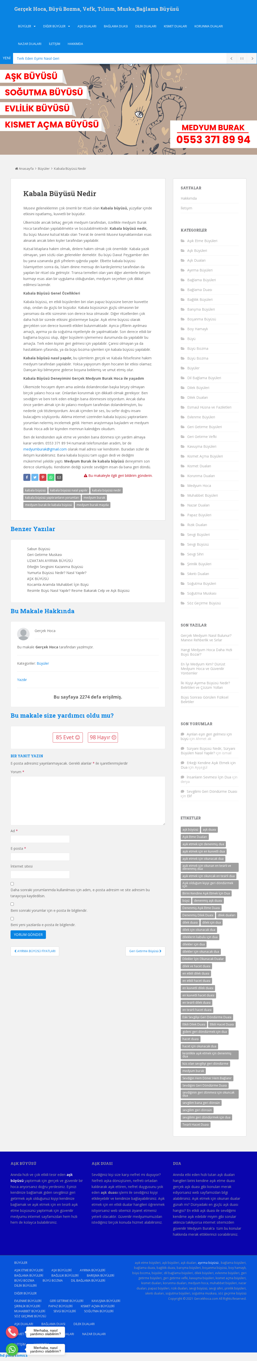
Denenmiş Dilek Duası (197, 915)
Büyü (191, 338)
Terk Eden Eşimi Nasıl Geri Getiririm (45, 58)
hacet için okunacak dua (199, 1046)
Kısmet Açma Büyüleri (205, 456)
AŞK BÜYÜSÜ (38, 578)
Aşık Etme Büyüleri (202, 240)
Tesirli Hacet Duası (195, 1124)
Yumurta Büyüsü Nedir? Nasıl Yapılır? (56, 572)
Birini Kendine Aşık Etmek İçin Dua (206, 893)
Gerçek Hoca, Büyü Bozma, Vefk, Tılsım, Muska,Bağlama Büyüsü (96, 9)
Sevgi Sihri (195, 554)
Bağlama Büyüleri (201, 279)
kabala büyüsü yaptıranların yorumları (52, 497)
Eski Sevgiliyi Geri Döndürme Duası (206, 1017)
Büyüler (24, 26)
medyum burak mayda (93, 505)
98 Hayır (101, 737)
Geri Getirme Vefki (202, 436)
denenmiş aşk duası (208, 900)
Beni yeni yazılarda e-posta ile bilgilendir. (43, 924)
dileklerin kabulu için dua (200, 937)
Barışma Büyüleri (201, 309)
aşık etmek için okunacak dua (203, 859)
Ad (14, 830)
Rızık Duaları (197, 524)
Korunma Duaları (209, 26)
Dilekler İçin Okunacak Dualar (203, 959)
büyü (185, 900)
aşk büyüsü (190, 829)
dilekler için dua (193, 944)
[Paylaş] (26, 477)
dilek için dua (211, 922)
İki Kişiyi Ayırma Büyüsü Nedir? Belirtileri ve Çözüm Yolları (205, 685)
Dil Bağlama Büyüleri (204, 377)
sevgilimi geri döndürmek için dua (206, 1117)
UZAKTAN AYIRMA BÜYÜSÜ (50, 560)
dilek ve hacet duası (196, 966)
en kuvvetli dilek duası (197, 988)
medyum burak (94, 497)
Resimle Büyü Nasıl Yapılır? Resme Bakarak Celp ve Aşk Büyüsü (78, 590)
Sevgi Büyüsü (198, 544)
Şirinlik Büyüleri (199, 563)
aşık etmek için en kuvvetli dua (203, 851)
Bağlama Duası (116, 26)
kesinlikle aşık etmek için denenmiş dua (206, 1054)
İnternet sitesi (22, 866)
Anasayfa (26, 168)
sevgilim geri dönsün (197, 1110)
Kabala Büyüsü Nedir (70, 168)
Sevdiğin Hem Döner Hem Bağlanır (207, 1078)
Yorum (17, 771)
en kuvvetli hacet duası (198, 995)
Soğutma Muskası (201, 593)
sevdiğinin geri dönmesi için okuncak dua (208, 1094)
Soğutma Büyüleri (201, 583)
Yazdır (22, 679)
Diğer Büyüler (54, 26)
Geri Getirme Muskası (44, 554)
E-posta (18, 848)
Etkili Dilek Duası (193, 1024)
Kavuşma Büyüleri (201, 446)
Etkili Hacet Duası (222, 1024)
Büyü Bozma (197, 348)
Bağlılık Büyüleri (200, 299)
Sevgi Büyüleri (198, 534)
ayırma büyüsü (208, 1263)
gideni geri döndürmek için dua (204, 1032)
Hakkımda (75, 44)
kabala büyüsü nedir (106, 490)
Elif (189, 795)
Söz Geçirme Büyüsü (204, 603)
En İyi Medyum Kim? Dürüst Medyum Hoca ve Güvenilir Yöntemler (203, 668)
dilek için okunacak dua (198, 930)
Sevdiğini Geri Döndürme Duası (204, 1085)
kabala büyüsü (35, 490)
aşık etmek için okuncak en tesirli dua (208, 876)
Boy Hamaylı (197, 328)
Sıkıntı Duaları (198, 573)
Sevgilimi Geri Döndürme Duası (212, 791)
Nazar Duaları (29, 44)
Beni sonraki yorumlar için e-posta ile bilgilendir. (49, 910)
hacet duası (190, 1039)
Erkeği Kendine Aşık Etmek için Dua (208, 765)
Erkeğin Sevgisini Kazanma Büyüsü (55, 566)
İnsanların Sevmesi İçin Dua (209, 777)
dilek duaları (226, 915)
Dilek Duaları (145, 26)
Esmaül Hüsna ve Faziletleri (209, 407)
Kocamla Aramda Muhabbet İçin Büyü (58, 584)
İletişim (54, 44)
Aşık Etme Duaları (194, 837)
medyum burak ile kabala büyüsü (48, 505)
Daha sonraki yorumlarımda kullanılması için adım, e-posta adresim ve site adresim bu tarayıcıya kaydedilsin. (80, 892)
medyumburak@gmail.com (45, 449)
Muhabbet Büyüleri (202, 495)
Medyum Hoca (199, 485)
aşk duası (209, 829)
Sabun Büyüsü (38, 548)
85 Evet (65, 737)
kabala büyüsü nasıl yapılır (69, 490)
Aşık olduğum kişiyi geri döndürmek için (207, 884)
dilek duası (190, 922)
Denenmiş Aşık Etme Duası (201, 908)
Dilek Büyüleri (198, 387)
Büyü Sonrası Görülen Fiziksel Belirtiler (204, 699)
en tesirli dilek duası (196, 1002)
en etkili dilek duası (195, 973)
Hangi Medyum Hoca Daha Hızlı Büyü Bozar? (206, 652)
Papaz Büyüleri (199, 515)
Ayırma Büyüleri (200, 270)
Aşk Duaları (87, 26)
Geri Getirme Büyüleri (204, 426)
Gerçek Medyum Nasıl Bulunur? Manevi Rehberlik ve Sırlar (206, 637)
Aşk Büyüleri (197, 250)
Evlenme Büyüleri (201, 417)
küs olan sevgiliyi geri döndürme (205, 1063)
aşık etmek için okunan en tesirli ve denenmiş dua (206, 867)
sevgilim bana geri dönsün (201, 1103)
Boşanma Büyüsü (201, 319)
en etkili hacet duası (196, 981)
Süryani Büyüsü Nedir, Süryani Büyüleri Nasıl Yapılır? (208, 750)
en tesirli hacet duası (197, 1010)
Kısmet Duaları (175, 26)
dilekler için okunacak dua (200, 951)
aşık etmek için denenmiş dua (203, 844)
